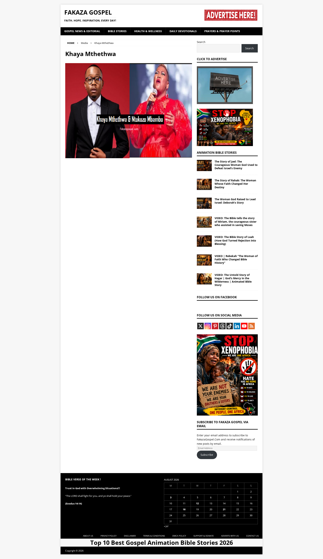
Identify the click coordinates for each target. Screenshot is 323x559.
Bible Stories (117, 31)
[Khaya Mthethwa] (128, 156)
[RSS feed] (251, 326)
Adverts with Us (230, 535)
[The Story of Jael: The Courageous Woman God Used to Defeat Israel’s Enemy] (204, 165)
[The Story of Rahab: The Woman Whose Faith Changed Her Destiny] (204, 184)
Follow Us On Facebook (217, 297)
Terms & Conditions (154, 535)
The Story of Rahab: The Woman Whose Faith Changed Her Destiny (235, 184)
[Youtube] (244, 326)
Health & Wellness (148, 31)
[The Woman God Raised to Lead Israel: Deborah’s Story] (204, 203)
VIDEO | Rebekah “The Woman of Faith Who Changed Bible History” (236, 259)
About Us (88, 535)
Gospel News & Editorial (82, 31)
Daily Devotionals (183, 31)
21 (224, 509)
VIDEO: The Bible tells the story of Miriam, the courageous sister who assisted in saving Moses (235, 221)
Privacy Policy (108, 535)
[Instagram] (207, 326)
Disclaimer (130, 535)
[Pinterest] (215, 326)
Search (201, 42)
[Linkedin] (237, 326)
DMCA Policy (179, 535)
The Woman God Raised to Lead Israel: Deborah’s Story (235, 200)
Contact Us (252, 535)
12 (197, 503)
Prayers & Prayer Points (222, 31)
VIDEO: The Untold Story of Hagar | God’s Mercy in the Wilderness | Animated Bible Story (233, 280)
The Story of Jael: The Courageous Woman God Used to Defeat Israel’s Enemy (236, 165)
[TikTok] (229, 326)
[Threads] (222, 326)
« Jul (166, 526)
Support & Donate (203, 535)
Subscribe (207, 454)
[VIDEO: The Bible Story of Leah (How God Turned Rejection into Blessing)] (204, 241)
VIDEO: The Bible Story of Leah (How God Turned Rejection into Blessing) (235, 240)
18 (184, 509)
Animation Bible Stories (217, 153)
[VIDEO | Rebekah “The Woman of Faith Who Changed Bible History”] (204, 260)
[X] (200, 326)
